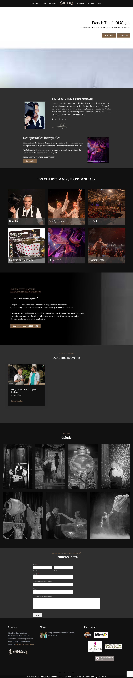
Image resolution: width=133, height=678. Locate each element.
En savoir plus (17, 401)
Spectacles (109, 35)
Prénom (35, 570)
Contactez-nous (25, 326)
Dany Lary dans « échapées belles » (23, 390)
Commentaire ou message (42, 596)
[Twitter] (56, 119)
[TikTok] (65, 119)
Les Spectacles (57, 221)
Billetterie (123, 35)
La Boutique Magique (21, 259)
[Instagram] (59, 119)
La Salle (93, 221)
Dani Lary (14, 221)
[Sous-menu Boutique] (93, 3)
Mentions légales (93, 677)
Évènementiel (97, 259)
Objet (34, 589)
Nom (35, 565)
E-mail (36, 574)
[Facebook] (52, 119)
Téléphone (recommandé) (42, 581)
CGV (104, 677)
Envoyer (37, 615)
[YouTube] (62, 119)
